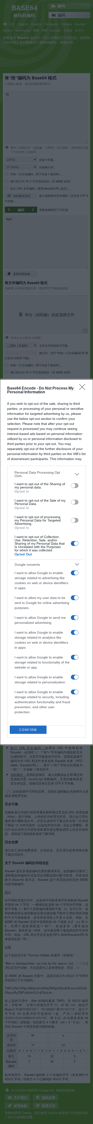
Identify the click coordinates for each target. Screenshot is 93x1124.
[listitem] (46, 474)
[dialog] (46, 562)
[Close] (83, 388)
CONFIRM (28, 730)
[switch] (74, 485)
